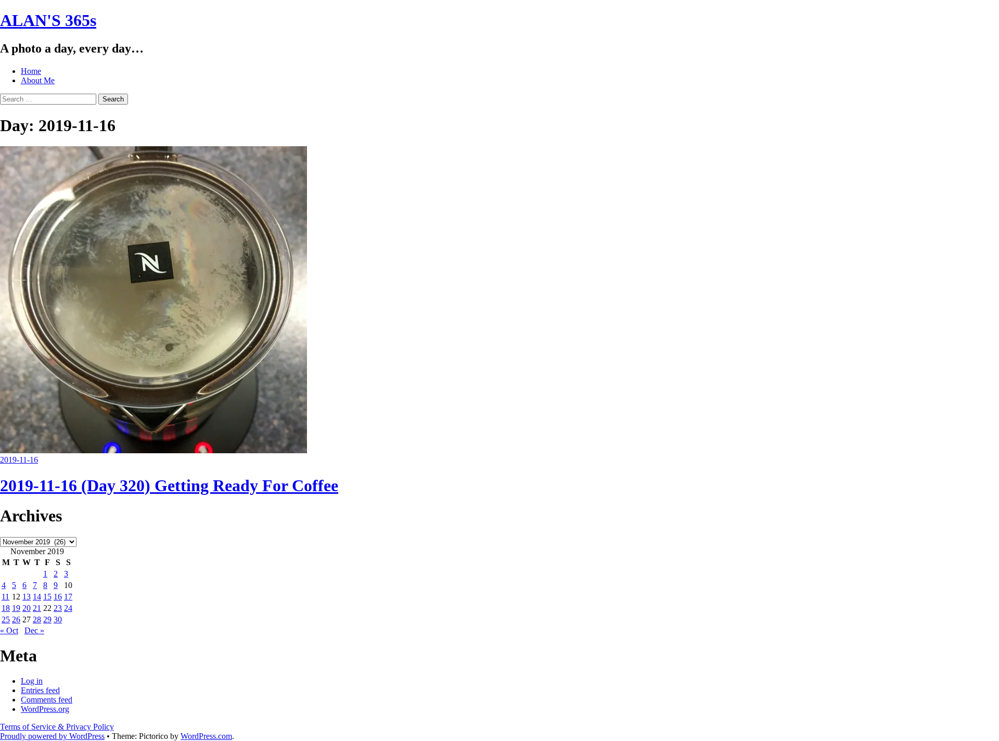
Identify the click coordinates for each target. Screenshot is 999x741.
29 (47, 619)
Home (31, 71)
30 (58, 619)
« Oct (9, 630)
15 (47, 596)
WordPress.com (206, 736)
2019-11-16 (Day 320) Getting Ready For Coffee (169, 485)
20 (26, 608)
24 (68, 608)
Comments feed (46, 699)
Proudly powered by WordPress (52, 736)
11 (5, 596)
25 (6, 619)
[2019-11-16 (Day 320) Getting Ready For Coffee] (153, 450)
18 (6, 608)
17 (68, 596)
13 (26, 596)
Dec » (34, 630)
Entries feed (40, 690)
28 (37, 619)
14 (37, 596)
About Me (38, 80)
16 (58, 596)
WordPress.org (45, 709)
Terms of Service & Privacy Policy (57, 726)
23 (58, 608)
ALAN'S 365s (48, 20)
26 (16, 619)
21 (37, 608)
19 (16, 608)
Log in (32, 680)
